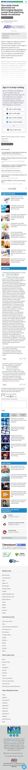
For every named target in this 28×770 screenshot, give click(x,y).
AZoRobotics (5, 705)
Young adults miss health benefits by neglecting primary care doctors (19, 225)
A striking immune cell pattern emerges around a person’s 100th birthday (19, 501)
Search (4, 665)
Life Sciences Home (7, 621)
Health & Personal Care (8, 596)
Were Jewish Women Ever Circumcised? (10, 170)
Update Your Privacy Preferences (13, 753)
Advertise (4, 673)
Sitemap (4, 670)
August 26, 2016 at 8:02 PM (12, 275)
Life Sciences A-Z (6, 629)
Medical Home (6, 575)
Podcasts (4, 610)
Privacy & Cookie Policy (8, 681)
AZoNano (4, 697)
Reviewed (6, 37)
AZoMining (5, 711)
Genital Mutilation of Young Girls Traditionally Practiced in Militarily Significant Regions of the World (13, 166)
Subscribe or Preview (13, 516)
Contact (4, 675)
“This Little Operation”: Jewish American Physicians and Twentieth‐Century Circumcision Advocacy (14, 153)
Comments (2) (4, 141)
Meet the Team (6, 662)
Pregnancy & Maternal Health (16, 522)
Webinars (4, 640)
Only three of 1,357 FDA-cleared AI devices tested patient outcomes (17, 198)
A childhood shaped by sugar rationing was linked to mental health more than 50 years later (19, 494)
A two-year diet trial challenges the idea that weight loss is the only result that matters (19, 476)
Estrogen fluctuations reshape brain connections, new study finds (18, 445)
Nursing (10, 515)
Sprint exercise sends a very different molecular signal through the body (18, 260)
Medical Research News (13, 136)
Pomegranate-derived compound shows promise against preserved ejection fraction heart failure (17, 438)
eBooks (4, 605)
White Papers (5, 586)
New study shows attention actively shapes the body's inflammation (18, 428)
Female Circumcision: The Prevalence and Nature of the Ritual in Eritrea (14, 175)
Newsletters (5, 667)
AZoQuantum (5, 713)
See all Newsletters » (7, 538)
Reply (4, 358)
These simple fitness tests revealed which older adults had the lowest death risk (18, 467)
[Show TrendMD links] (26, 188)
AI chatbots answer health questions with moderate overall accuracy (17, 207)
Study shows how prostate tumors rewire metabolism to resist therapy (18, 454)
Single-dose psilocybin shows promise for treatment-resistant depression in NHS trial (18, 252)
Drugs (3, 602)
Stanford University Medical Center (10, 34)
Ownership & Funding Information (11, 686)
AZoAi (3, 721)
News (3, 580)
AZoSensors (5, 708)
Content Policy (6, 683)
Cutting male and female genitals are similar (14, 272)
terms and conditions (12, 742)
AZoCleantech (5, 700)
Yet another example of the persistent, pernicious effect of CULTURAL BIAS (12, 364)
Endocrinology (12, 530)
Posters (4, 607)
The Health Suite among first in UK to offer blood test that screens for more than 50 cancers (19, 217)
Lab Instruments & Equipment (10, 626)
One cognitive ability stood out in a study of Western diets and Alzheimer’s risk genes (19, 242)
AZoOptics (4, 703)
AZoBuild (4, 716)
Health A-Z (5, 583)
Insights (4, 591)
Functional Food (6, 578)
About (3, 659)
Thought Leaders (6, 588)
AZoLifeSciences (6, 719)
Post (3, 410)
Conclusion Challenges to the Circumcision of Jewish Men (13, 181)
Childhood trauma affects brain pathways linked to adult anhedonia (19, 420)
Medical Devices (6, 599)
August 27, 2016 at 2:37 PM (12, 368)
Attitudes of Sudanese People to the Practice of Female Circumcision (14, 158)
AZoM (3, 695)
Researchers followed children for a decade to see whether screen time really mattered (19, 484)
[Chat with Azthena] (24, 766)
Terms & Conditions (7, 678)
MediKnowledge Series (8, 594)
